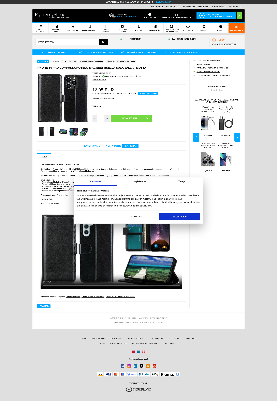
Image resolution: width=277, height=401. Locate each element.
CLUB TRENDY (174, 339)
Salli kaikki (180, 216)
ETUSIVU (83, 339)
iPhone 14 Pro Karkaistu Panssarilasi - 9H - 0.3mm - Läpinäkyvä (208, 109)
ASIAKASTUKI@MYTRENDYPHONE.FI (153, 318)
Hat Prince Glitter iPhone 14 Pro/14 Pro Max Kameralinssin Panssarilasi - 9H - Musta (208, 145)
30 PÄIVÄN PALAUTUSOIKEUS (208, 72)
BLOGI (102, 343)
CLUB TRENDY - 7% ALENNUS (208, 60)
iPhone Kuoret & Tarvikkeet (93, 297)
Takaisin (44, 61)
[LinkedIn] (135, 366)
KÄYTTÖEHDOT (171, 343)
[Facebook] (122, 366)
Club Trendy (203, 7)
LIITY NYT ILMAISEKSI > (148, 94)
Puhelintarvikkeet (73, 297)
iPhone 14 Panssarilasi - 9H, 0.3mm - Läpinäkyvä (225, 145)
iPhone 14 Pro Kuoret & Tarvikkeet (120, 297)
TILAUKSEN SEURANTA (136, 339)
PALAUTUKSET (157, 7)
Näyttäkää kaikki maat (138, 359)
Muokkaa (136, 216)
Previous (196, 137)
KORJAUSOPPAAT (219, 7)
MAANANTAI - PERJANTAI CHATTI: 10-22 (212, 68)
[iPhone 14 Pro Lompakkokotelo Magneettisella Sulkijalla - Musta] (41, 131)
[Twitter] (141, 366)
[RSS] (148, 366)
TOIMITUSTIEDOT (99, 79)
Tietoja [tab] (181, 181)
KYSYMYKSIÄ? (110, 146)
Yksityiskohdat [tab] (138, 181)
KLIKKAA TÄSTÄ (163, 2)
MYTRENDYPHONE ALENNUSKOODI (146, 343)
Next (237, 137)
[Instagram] (129, 366)
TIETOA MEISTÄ (189, 7)
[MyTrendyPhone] (52, 15)
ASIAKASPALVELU (173, 7)
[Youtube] (154, 366)
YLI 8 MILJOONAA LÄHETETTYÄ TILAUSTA (213, 75)
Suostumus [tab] (95, 181)
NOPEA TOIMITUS (203, 64)
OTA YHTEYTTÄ (235, 7)
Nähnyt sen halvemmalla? (103, 98)
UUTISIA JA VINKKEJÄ (118, 343)
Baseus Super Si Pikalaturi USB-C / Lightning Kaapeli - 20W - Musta (226, 109)
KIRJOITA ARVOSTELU (216, 86)
